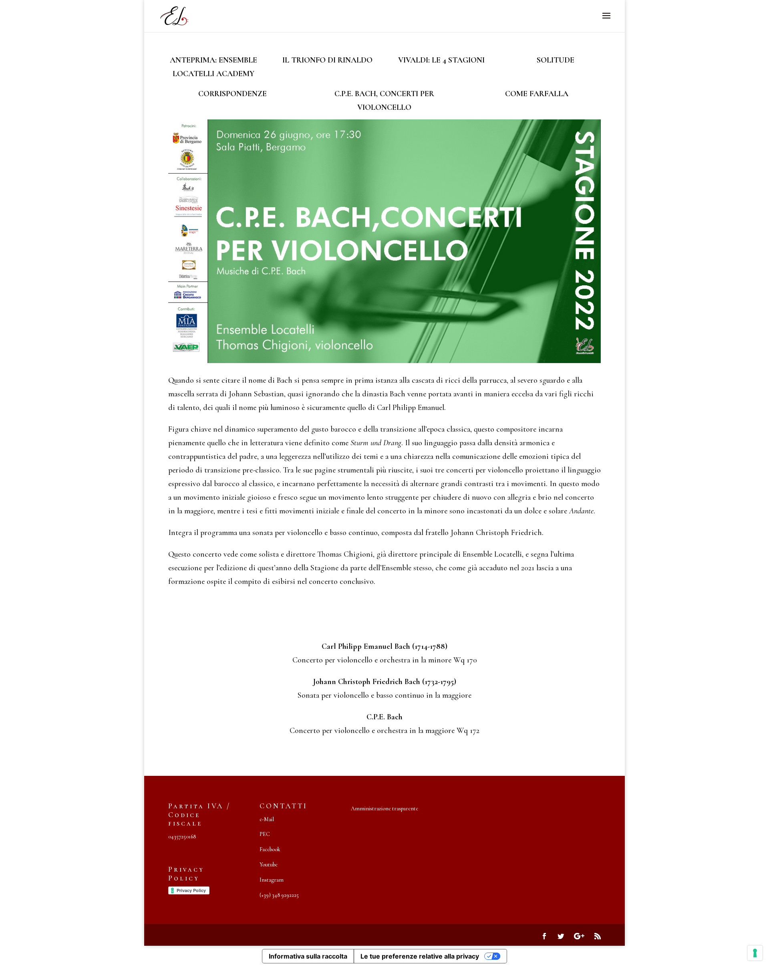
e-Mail (267, 819)
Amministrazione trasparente (384, 808)
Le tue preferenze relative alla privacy (419, 956)
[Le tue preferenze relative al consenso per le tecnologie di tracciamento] (755, 953)
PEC (265, 834)
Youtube (269, 864)
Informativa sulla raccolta (308, 956)
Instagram (272, 879)
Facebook (270, 849)
